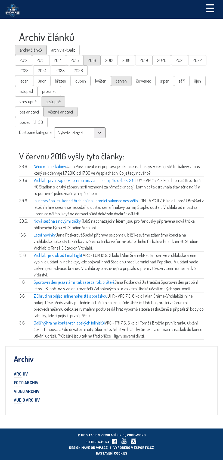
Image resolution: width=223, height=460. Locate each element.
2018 (126, 60)
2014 (57, 60)
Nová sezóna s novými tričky (57, 221)
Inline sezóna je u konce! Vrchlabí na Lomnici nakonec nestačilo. (86, 200)
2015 (75, 60)
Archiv (21, 374)
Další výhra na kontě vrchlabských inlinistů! (69, 323)
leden (24, 81)
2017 (109, 60)
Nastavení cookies (111, 453)
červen (121, 81)
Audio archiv (27, 400)
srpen (164, 81)
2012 (23, 60)
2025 (59, 70)
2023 (24, 70)
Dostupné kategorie (35, 132)
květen (100, 81)
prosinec (49, 91)
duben (80, 81)
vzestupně (28, 101)
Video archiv (26, 391)
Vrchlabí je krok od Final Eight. (58, 255)
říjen (197, 81)
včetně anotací (60, 112)
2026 (78, 70)
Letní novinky (44, 235)
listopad (26, 91)
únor (42, 81)
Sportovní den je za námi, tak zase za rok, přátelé (74, 282)
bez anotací (29, 112)
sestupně (53, 101)
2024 (42, 70)
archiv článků (31, 50)
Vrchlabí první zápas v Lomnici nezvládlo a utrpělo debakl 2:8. (84, 180)
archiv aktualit (63, 50)
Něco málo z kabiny (50, 166)
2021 (180, 60)
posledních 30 (31, 122)
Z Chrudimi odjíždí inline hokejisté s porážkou (70, 296)
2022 (197, 60)
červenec (143, 81)
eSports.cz (144, 447)
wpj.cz (102, 447)
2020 (161, 60)
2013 (41, 60)
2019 (144, 60)
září (182, 81)
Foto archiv (26, 382)
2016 (92, 60)
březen (60, 81)
